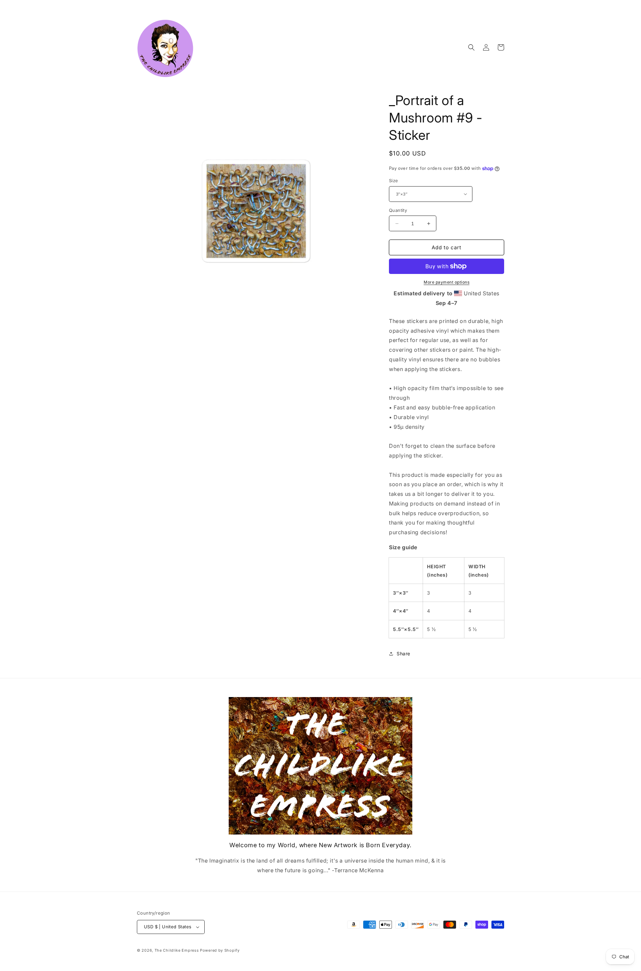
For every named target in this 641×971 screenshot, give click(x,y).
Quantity (398, 210)
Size (393, 180)
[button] (471, 47)
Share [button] (403, 653)
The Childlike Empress (177, 950)
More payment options (446, 282)
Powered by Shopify (220, 950)
